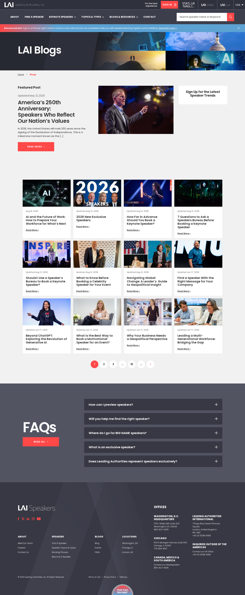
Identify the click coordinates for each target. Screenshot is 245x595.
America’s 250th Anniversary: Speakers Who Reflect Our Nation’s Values (46, 112)
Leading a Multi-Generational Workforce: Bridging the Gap (196, 338)
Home (21, 74)
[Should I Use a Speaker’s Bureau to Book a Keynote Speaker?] (46, 254)
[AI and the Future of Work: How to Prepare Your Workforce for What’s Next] (46, 193)
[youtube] (39, 518)
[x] (23, 518)
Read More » (32, 230)
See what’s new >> (168, 28)
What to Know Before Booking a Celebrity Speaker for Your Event (93, 281)
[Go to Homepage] (24, 4)
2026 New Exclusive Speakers (91, 218)
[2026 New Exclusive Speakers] (97, 193)
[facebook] (18, 518)
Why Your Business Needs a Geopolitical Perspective (147, 337)
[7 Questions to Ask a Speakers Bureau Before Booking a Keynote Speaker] (198, 193)
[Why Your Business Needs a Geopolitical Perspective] (148, 311)
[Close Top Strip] (239, 28)
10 (131, 364)
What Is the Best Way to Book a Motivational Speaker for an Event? (94, 338)
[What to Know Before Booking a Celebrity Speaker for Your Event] (97, 254)
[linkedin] (28, 518)
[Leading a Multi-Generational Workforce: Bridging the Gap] (198, 311)
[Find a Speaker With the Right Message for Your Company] (198, 254)
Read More (34, 146)
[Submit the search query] (230, 17)
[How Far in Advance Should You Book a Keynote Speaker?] (148, 193)
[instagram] (33, 518)
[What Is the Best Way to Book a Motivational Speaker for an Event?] (97, 311)
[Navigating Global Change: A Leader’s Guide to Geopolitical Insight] (148, 254)
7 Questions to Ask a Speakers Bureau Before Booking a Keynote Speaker (196, 222)
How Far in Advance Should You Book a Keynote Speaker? (142, 220)
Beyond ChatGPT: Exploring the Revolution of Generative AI (46, 338)
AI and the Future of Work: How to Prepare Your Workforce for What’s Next (46, 220)
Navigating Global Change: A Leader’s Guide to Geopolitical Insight (147, 281)
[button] (239, 5)
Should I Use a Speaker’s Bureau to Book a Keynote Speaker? (45, 281)
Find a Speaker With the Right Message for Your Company (196, 281)
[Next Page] (150, 364)
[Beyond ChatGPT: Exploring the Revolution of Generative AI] (46, 311)
